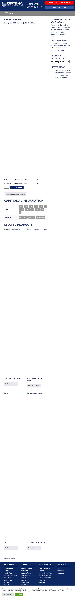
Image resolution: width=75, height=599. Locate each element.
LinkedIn (60, 568)
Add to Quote (16, 187)
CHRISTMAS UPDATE (62, 70)
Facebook (60, 571)
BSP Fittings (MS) (20, 23)
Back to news (9, 559)
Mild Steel (31, 23)
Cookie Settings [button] (8, 594)
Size (5, 179)
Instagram (60, 573)
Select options (11, 384)
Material (7, 183)
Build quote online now (59, 3)
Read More (60, 591)
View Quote (58, 7)
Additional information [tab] (16, 194)
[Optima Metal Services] (12, 4)
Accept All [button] (19, 594)
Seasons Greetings (61, 77)
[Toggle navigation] (6, 13)
